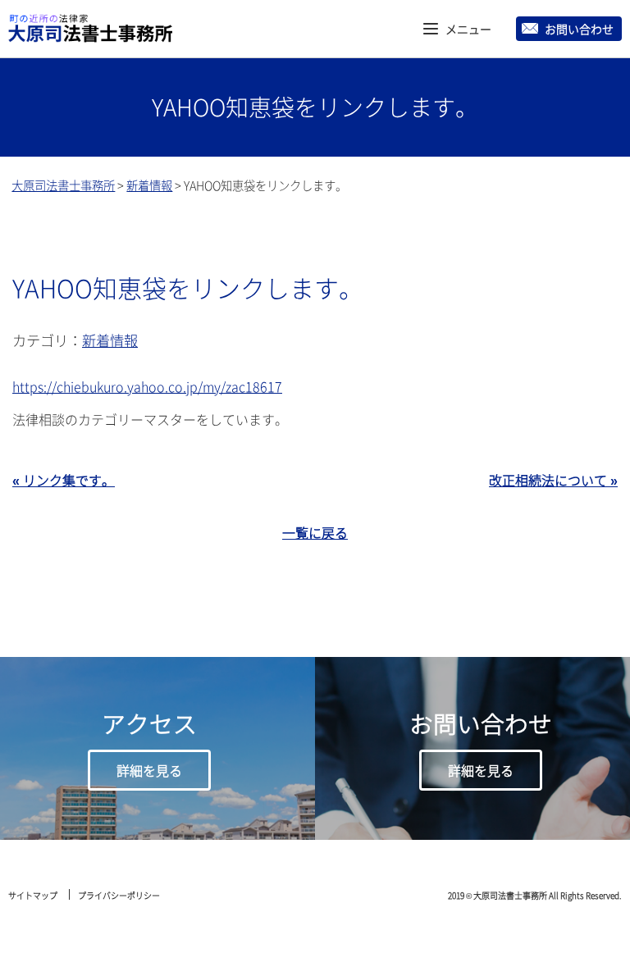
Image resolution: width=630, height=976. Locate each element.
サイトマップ (32, 895)
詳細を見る (149, 770)
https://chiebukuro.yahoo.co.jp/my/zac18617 (147, 386)
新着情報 (110, 340)
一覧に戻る (315, 532)
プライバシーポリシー (119, 895)
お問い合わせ (579, 29)
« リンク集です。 (63, 480)
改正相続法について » (553, 480)
